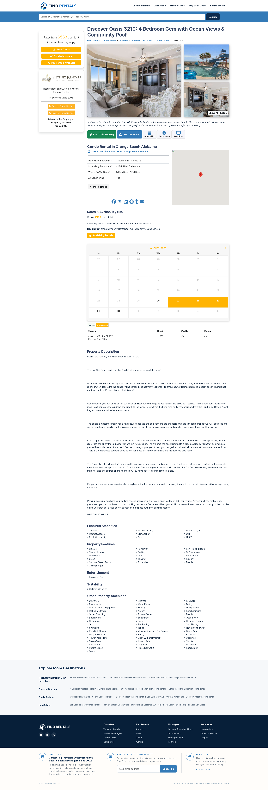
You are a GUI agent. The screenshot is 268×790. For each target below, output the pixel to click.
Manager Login (175, 737)
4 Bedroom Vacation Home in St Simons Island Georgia (94, 689)
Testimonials (174, 733)
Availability (149, 136)
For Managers (217, 5)
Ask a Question (131, 134)
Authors (139, 742)
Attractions (160, 5)
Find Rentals (93, 40)
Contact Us (202, 769)
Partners (172, 742)
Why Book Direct (197, 5)
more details (100, 186)
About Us (140, 729)
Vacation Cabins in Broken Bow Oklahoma (127, 677)
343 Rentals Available (63, 62)
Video (138, 733)
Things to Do (109, 737)
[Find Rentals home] (58, 5)
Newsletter (108, 742)
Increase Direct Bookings (180, 729)
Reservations (206, 729)
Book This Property (104, 134)
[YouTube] (41, 734)
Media (139, 737)
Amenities (178, 136)
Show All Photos (218, 112)
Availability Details (102, 235)
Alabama (123, 40)
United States (109, 40)
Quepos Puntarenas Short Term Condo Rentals (91, 697)
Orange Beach (162, 40)
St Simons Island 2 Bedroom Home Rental (187, 689)
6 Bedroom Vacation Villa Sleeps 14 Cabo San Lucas (181, 705)
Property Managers (112, 733)
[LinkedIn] (47, 734)
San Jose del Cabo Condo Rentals (85, 705)
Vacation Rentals (141, 5)
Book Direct (63, 49)
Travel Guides (177, 5)
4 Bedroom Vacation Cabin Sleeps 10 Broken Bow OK (172, 677)
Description (164, 136)
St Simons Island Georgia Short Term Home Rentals (143, 689)
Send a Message (63, 56)
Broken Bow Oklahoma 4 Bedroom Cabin (88, 677)
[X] (53, 734)
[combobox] (122, 17)
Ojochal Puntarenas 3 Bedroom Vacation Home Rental (190, 697)
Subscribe (168, 768)
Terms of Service (208, 733)
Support (204, 737)
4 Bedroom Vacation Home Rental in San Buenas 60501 (139, 697)
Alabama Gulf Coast (142, 40)
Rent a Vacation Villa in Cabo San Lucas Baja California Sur (129, 705)
